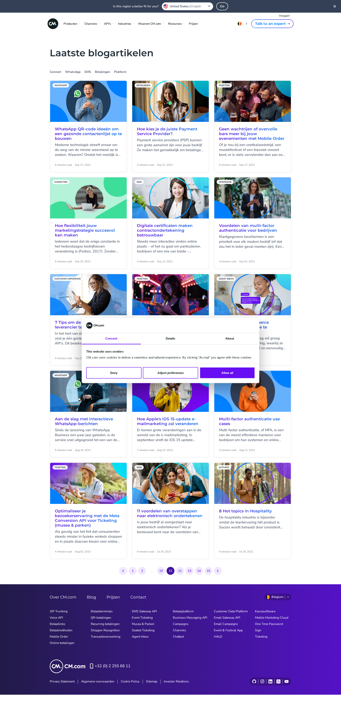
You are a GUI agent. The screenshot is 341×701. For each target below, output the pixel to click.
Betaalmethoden (61, 630)
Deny (113, 372)
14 (199, 571)
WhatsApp (73, 72)
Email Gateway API (227, 617)
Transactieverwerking (105, 636)
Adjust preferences (170, 372)
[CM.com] (52, 23)
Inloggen (284, 16)
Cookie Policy (130, 681)
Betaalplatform (183, 611)
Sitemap (151, 681)
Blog (91, 597)
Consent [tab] (111, 338)
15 (208, 571)
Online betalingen (62, 643)
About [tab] (229, 338)
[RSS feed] (278, 681)
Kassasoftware (265, 611)
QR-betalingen (101, 617)
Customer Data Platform (231, 611)
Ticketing (261, 636)
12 (180, 571)
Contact (138, 597)
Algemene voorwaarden (97, 681)
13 (189, 571)
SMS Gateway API (144, 611)
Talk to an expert (270, 24)
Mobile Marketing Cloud (271, 617)
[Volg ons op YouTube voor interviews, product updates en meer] (286, 681)
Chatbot (178, 636)
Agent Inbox (140, 636)
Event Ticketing (142, 617)
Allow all (227, 372)
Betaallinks (57, 624)
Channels (179, 630)
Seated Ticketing (143, 630)
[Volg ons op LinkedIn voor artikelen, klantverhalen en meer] (270, 681)
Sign (258, 630)
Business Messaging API (190, 617)
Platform (120, 72)
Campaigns (180, 624)
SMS (87, 72)
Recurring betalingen (105, 624)
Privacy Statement (62, 681)
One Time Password (269, 624)
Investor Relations (176, 681)
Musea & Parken (143, 624)
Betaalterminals (102, 611)
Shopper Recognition (105, 630)
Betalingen (102, 72)
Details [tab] (170, 338)
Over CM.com (63, 597)
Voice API (56, 617)
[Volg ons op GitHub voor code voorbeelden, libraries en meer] (254, 681)
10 (161, 571)
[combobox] (187, 6)
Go (222, 6)
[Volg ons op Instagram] (262, 681)
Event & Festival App (228, 630)
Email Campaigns (226, 624)
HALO (218, 636)
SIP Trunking (58, 611)
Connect (55, 72)
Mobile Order (59, 636)
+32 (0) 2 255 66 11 (112, 666)
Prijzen (193, 24)
